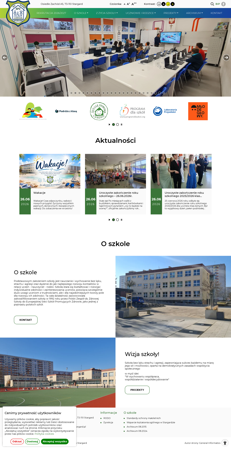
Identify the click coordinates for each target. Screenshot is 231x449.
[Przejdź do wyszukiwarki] (212, 4)
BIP (217, 4)
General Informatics (209, 443)
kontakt (26, 319)
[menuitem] (51, 13)
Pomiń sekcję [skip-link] (115, 100)
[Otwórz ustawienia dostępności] (225, 443)
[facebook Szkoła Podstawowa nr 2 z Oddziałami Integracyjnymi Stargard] (223, 4)
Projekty (137, 389)
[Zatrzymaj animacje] (163, 93)
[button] (4, 57)
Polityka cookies (44, 433)
